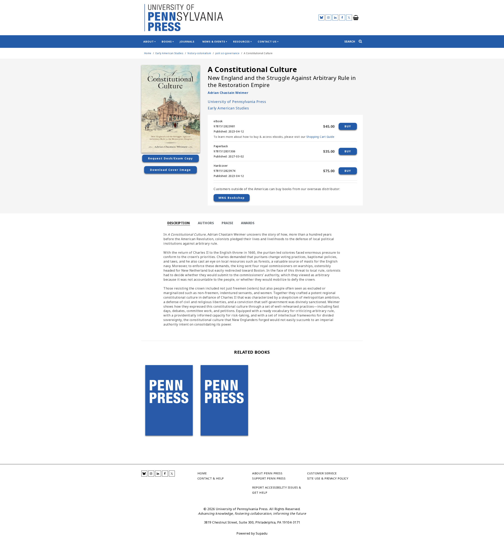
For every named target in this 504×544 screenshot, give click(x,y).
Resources (241, 41)
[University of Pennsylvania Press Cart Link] (356, 17)
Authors (206, 223)
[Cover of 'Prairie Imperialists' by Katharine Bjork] (169, 400)
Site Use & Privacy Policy (327, 478)
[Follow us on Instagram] (328, 17)
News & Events (213, 41)
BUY (348, 126)
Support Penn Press (268, 478)
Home (147, 53)
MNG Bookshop (232, 198)
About (148, 41)
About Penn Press (267, 473)
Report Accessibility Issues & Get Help (276, 489)
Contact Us (267, 41)
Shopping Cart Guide (320, 137)
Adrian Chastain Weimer (228, 93)
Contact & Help (210, 478)
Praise (227, 223)
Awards (247, 223)
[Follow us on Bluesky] (321, 17)
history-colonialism (199, 53)
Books (167, 41)
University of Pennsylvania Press (237, 101)
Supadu (262, 533)
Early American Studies (170, 53)
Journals (187, 41)
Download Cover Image (170, 170)
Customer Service (322, 473)
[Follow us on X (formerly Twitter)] (349, 17)
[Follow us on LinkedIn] (335, 17)
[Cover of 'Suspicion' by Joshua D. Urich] (224, 400)
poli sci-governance (227, 53)
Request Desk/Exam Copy (170, 158)
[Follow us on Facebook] (342, 17)
